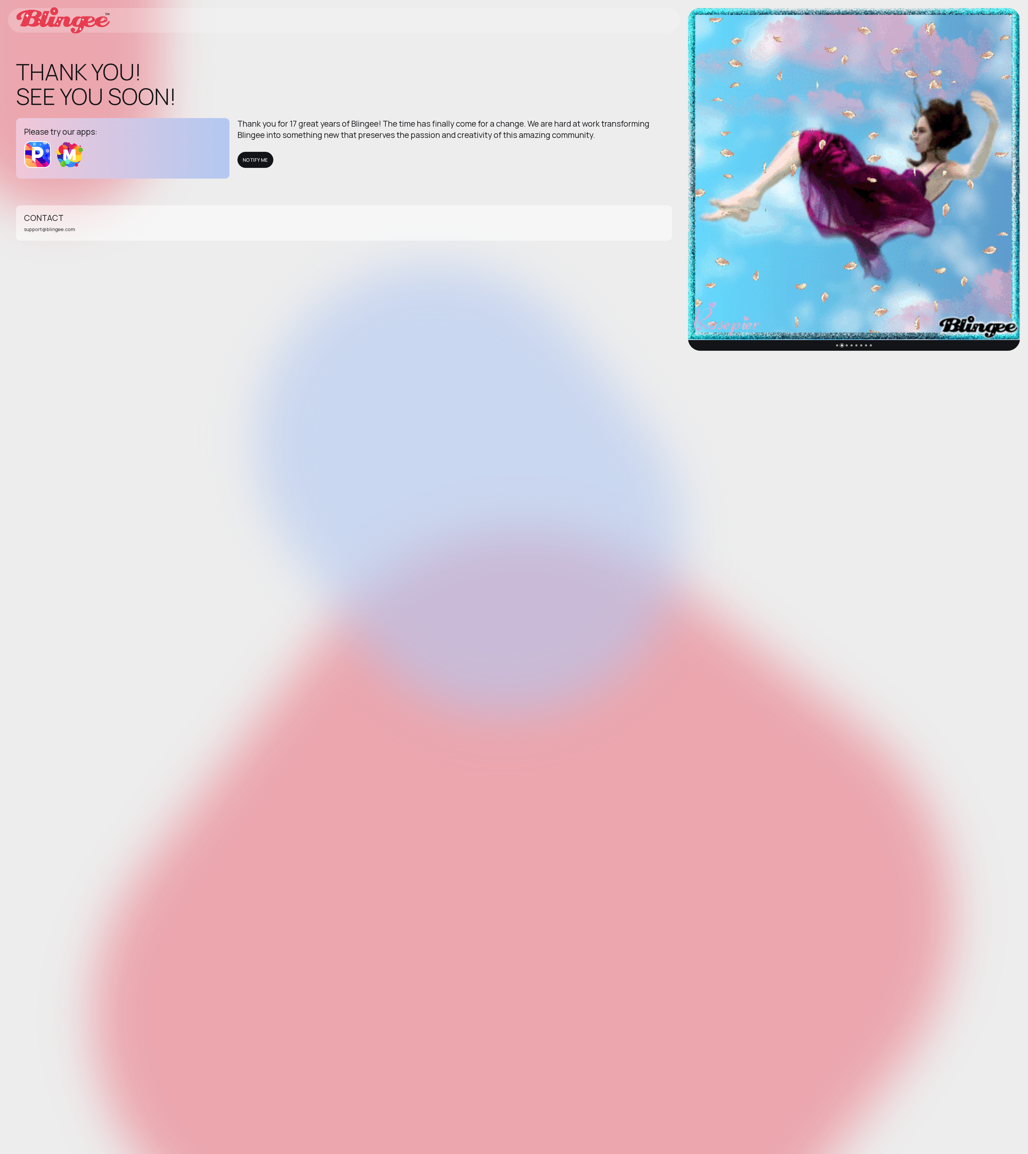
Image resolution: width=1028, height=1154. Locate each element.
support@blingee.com (49, 229)
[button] (837, 345)
